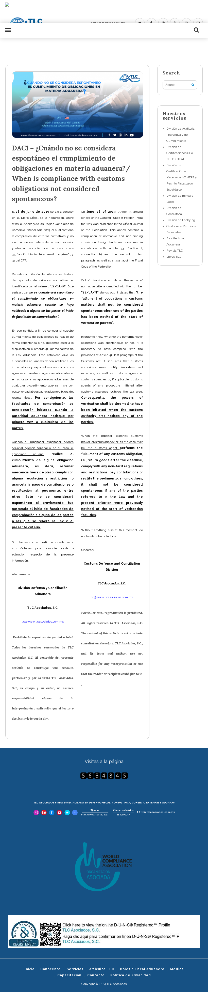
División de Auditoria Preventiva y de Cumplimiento (180, 135)
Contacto (96, 975)
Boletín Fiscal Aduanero (142, 969)
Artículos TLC (101, 969)
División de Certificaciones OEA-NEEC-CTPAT (180, 153)
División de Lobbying (180, 220)
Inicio (29, 969)
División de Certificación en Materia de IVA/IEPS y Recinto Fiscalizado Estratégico (181, 177)
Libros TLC (173, 256)
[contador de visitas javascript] (104, 775)
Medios (177, 969)
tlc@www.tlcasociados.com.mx (43, 621)
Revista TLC (174, 250)
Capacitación (69, 975)
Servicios (75, 969)
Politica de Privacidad (130, 975)
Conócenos (50, 969)
